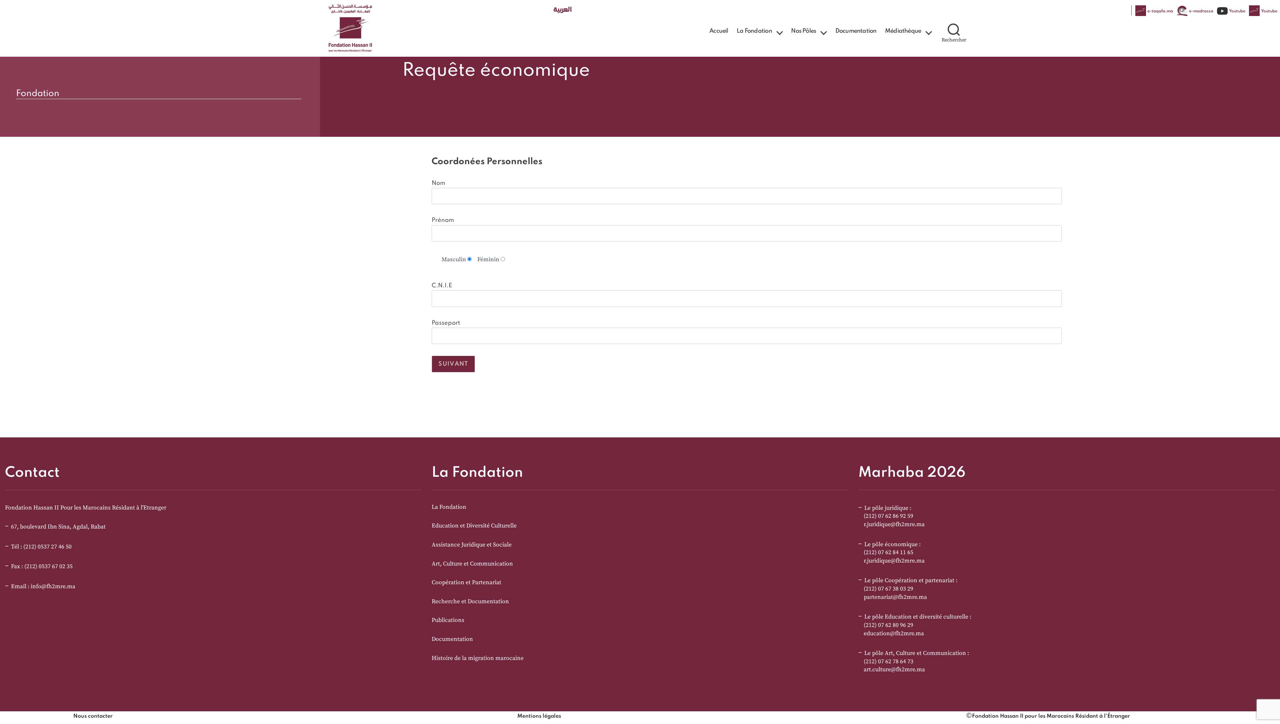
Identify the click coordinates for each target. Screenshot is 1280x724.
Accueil (718, 31)
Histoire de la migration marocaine (478, 658)
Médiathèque (903, 31)
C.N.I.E (442, 286)
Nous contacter (93, 716)
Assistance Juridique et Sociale (472, 545)
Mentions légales (539, 716)
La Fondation (754, 31)
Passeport (446, 323)
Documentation (856, 31)
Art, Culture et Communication (472, 564)
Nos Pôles (803, 31)
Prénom (443, 220)
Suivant (453, 364)
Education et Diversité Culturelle (474, 525)
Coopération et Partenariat (466, 582)
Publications (448, 620)
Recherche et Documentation (470, 601)
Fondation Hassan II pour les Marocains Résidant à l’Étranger (1051, 716)
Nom (438, 183)
